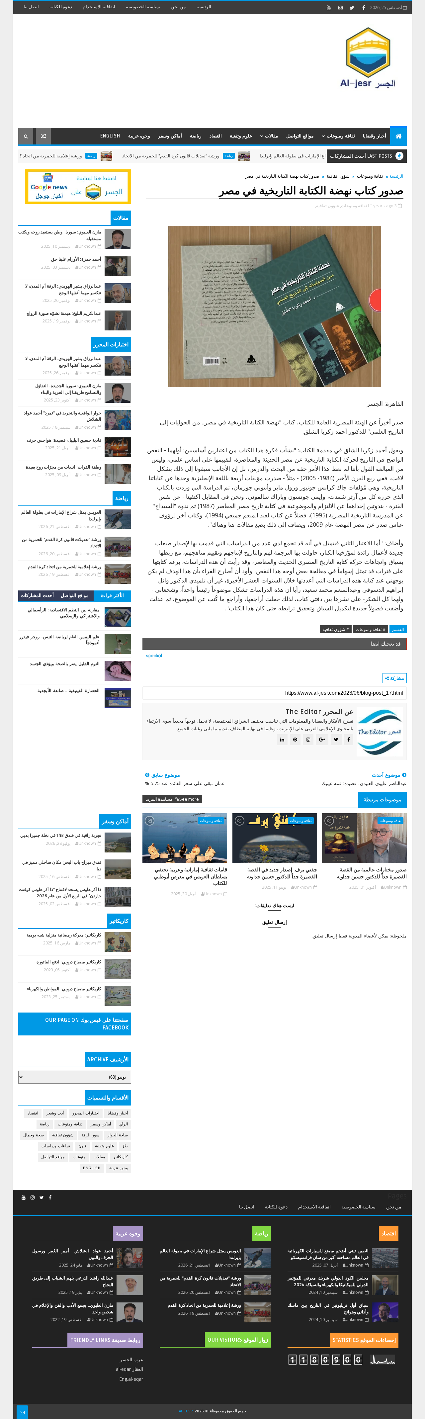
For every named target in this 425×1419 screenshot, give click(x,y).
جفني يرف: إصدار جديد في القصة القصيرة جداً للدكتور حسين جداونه (282, 873)
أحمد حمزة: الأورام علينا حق (76, 259)
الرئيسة (204, 7)
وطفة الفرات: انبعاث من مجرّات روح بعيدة (63, 467)
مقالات (271, 136)
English (110, 136)
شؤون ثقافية (338, 176)
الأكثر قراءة (112, 595)
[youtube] (329, 8)
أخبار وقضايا (374, 136)
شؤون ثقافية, (327, 206)
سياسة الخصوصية (143, 7)
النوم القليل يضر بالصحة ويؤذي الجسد (65, 663)
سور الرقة (90, 1135)
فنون (82, 1146)
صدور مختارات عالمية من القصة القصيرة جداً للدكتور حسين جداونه (372, 873)
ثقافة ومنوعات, (353, 206)
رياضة (196, 136)
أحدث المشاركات (37, 595)
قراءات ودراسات (56, 1146)
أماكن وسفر (170, 136)
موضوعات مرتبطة (382, 800)
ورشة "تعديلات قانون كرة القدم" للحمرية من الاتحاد (204, 156)
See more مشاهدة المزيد (172, 799)
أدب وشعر (55, 1113)
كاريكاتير (120, 1157)
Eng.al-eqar (131, 1379)
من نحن (178, 7)
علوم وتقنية (241, 136)
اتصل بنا (31, 7)
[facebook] (364, 8)
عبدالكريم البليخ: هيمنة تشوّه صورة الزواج (64, 313)
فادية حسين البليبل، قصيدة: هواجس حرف (64, 440)
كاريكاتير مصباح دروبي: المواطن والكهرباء (64, 989)
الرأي (123, 1124)
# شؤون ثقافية (335, 629)
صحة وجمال (33, 1135)
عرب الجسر (131, 1359)
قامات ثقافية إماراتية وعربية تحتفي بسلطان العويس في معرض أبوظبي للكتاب (190, 876)
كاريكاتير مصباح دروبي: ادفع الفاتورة (69, 962)
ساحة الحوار (118, 1135)
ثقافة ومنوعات (341, 136)
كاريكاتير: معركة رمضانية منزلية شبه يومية (64, 935)
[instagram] (340, 8)
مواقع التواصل (300, 136)
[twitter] (352, 8)
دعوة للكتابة (60, 7)
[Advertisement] (139, 71)
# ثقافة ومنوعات (370, 629)
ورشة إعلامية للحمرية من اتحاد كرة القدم (76, 156)
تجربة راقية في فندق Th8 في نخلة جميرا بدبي (60, 835)
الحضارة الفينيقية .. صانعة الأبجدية (69, 690)
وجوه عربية (139, 136)
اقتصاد (216, 136)
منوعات (79, 1157)
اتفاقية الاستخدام (99, 7)
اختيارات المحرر (85, 1113)
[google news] (78, 186)
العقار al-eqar (129, 1369)
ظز (125, 1146)
